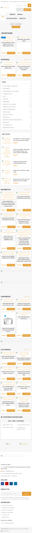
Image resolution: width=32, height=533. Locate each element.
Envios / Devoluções (7, 505)
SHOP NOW (16, 26)
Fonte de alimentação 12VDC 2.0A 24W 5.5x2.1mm (23, 68)
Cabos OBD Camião (8, 427)
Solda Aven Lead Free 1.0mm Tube (24, 387)
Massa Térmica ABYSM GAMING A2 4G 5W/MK (8, 257)
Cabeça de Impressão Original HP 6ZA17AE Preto (8, 330)
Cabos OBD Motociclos (23, 424)
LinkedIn (15, 483)
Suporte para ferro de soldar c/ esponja (8, 372)
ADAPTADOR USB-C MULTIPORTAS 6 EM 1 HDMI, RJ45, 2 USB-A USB (24, 259)
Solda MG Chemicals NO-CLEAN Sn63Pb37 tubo (8, 403)
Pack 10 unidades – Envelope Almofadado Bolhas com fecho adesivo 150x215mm (21, 151)
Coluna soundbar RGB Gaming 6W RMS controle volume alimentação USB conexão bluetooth (24, 241)
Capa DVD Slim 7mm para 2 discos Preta (8, 304)
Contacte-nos (24, 1)
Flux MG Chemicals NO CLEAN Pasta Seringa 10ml (23, 373)
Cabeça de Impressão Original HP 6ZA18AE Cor (24, 304)
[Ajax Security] (24, 443)
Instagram (11, 483)
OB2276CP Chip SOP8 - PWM (23, 40)
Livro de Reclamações (8, 523)
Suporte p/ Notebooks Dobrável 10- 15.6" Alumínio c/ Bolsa (23, 221)
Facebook (2, 483)
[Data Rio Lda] (5, 7)
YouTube (6, 483)
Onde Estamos (5, 1)
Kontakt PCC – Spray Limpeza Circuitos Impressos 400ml (24, 405)
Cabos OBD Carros (8, 424)
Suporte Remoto (14, 1)
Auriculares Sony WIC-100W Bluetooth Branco (24, 197)
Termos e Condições (7, 510)
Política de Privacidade (8, 507)
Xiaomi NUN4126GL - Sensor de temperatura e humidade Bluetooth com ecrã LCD (8, 204)
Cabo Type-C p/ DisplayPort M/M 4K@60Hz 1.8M (8, 238)
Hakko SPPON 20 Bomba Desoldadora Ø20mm (24, 359)
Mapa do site (5, 517)
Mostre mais (27, 59)
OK (27, 494)
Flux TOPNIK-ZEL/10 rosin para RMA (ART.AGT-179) (8, 388)
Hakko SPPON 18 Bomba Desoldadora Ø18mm (8, 357)
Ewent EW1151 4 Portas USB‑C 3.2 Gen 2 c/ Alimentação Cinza (8, 44)
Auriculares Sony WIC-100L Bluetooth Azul (8, 218)
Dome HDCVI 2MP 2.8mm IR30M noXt (8, 67)
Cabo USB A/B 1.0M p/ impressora (24, 317)
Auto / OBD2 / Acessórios (16, 421)
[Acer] (8, 443)
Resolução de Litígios (7, 512)
